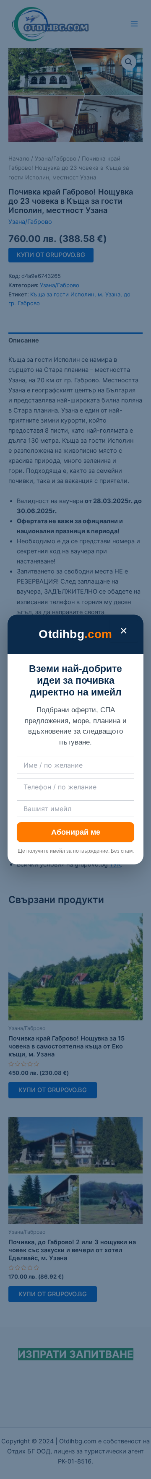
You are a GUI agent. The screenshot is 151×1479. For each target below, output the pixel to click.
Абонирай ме (75, 832)
